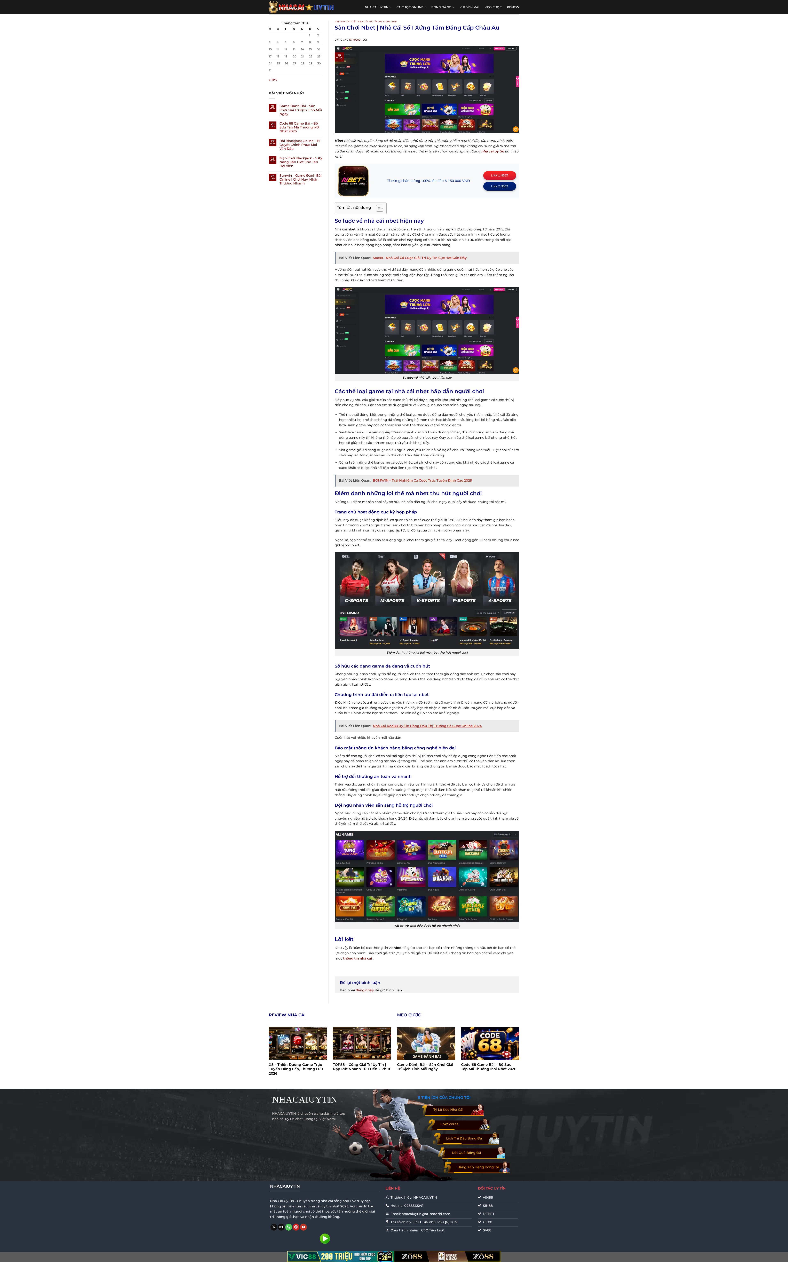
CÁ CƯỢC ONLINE (409, 7)
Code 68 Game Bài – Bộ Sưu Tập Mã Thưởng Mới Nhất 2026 (299, 127)
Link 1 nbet (499, 175)
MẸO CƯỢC (493, 7)
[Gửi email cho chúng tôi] (281, 1227)
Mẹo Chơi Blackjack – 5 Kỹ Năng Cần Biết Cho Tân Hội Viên (300, 162)
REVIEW (513, 7)
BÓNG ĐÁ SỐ (441, 7)
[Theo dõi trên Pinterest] (296, 1227)
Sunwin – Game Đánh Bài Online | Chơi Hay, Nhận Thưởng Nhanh (300, 179)
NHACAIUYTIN (304, 1099)
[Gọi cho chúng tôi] (288, 1227)
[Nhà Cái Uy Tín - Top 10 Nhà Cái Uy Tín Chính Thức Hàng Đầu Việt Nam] (302, 7)
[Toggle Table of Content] (377, 208)
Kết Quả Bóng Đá (466, 1153)
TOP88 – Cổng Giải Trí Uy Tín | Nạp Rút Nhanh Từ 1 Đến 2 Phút (361, 1067)
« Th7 (273, 80)
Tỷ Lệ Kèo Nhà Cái (448, 1110)
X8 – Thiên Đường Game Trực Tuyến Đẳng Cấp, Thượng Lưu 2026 (296, 1069)
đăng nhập (365, 990)
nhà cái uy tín (492, 151)
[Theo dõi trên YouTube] (303, 1227)
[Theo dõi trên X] (273, 1227)
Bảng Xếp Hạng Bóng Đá (478, 1167)
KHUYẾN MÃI (469, 7)
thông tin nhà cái (357, 958)
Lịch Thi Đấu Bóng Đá (464, 1138)
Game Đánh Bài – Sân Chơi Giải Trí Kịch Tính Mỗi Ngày (300, 110)
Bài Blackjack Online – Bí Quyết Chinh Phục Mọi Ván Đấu (299, 145)
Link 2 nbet (499, 186)
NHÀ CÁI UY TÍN (376, 7)
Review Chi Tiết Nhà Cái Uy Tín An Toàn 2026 (366, 21)
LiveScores (449, 1124)
